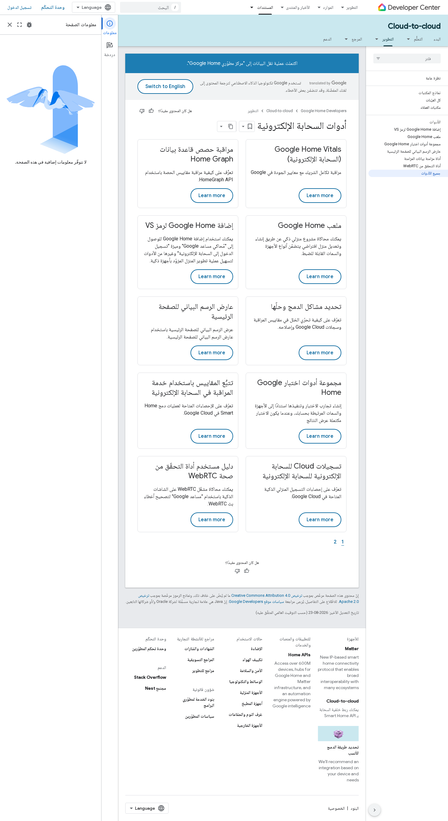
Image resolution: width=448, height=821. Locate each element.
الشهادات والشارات (199, 648)
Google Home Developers (324, 110)
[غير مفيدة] (142, 110)
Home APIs (299, 654)
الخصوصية (336, 808)
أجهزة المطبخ (252, 703)
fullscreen (19, 24)
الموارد (328, 7)
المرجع (357, 39)
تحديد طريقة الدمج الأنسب (343, 750)
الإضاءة (256, 648)
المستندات (265, 7)
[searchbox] (407, 58)
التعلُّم (418, 39)
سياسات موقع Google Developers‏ (256, 601)
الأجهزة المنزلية (251, 692)
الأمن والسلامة (251, 670)
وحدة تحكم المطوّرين (149, 648)
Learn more (320, 196)
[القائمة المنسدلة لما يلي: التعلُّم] (406, 39)
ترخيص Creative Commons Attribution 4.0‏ (266, 595)
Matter (352, 648)
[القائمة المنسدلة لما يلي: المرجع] (344, 39)
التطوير (352, 7)
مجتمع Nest (155, 688)
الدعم (327, 39)
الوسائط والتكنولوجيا (245, 681)
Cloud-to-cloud (414, 26)
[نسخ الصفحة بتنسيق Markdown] (230, 126)
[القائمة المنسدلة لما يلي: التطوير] (375, 39)
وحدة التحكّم (53, 7)
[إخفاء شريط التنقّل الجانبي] (374, 810)
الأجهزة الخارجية (249, 725)
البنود (354, 808)
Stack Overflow (150, 677)
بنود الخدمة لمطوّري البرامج (198, 702)
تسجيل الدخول (19, 7)
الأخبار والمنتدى (298, 7)
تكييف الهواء (252, 659)
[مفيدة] (151, 110)
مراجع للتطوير (203, 670)
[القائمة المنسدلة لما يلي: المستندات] (250, 7)
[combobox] (150, 7)
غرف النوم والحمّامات (245, 714)
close (9, 24)
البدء (437, 39)
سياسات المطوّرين (199, 716)
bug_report (29, 24)
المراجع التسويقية (200, 659)
